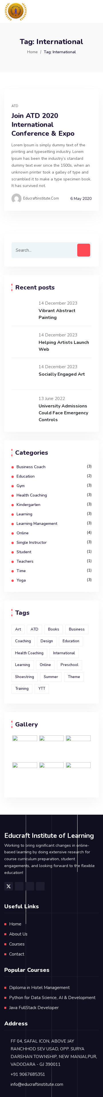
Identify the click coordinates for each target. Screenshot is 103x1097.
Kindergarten (28, 504)
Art (18, 629)
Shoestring (24, 677)
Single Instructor (32, 542)
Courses (17, 944)
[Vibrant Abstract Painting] (22, 310)
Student (24, 552)
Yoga (21, 580)
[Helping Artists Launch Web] (22, 341)
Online (23, 533)
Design (47, 641)
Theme (74, 677)
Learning (24, 514)
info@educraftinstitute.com (37, 1084)
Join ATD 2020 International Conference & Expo (42, 124)
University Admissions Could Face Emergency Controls (63, 413)
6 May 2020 (81, 198)
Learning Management (37, 523)
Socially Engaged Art (62, 374)
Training (22, 688)
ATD (14, 106)
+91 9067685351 (28, 1074)
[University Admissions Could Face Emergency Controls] (22, 405)
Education (26, 476)
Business (77, 629)
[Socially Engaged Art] (22, 373)
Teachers (25, 561)
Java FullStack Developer (34, 1008)
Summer (51, 677)
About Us (18, 934)
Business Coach (31, 467)
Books (53, 629)
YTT (41, 688)
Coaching (23, 641)
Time (21, 571)
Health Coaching (32, 495)
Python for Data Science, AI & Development (52, 998)
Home (32, 52)
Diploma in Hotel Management (39, 987)
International (64, 653)
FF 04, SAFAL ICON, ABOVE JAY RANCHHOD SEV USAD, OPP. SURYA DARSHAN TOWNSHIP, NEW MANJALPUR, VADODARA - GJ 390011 (54, 1052)
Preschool (69, 664)
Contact (16, 954)
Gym (21, 486)
